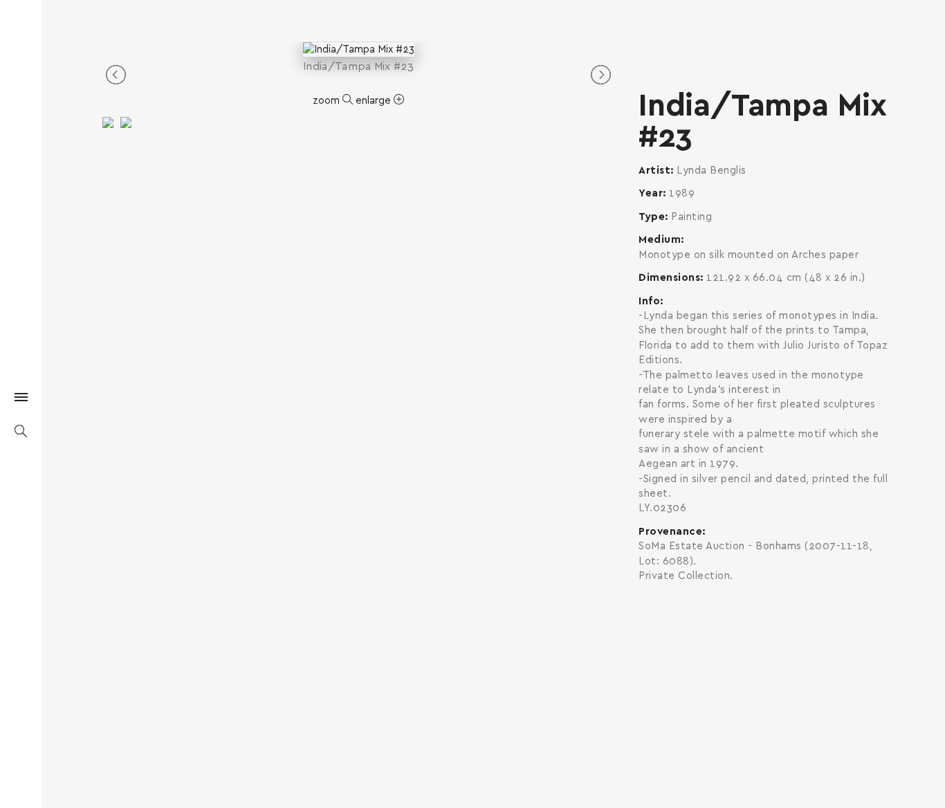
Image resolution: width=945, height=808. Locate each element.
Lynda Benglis (711, 170)
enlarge (375, 100)
